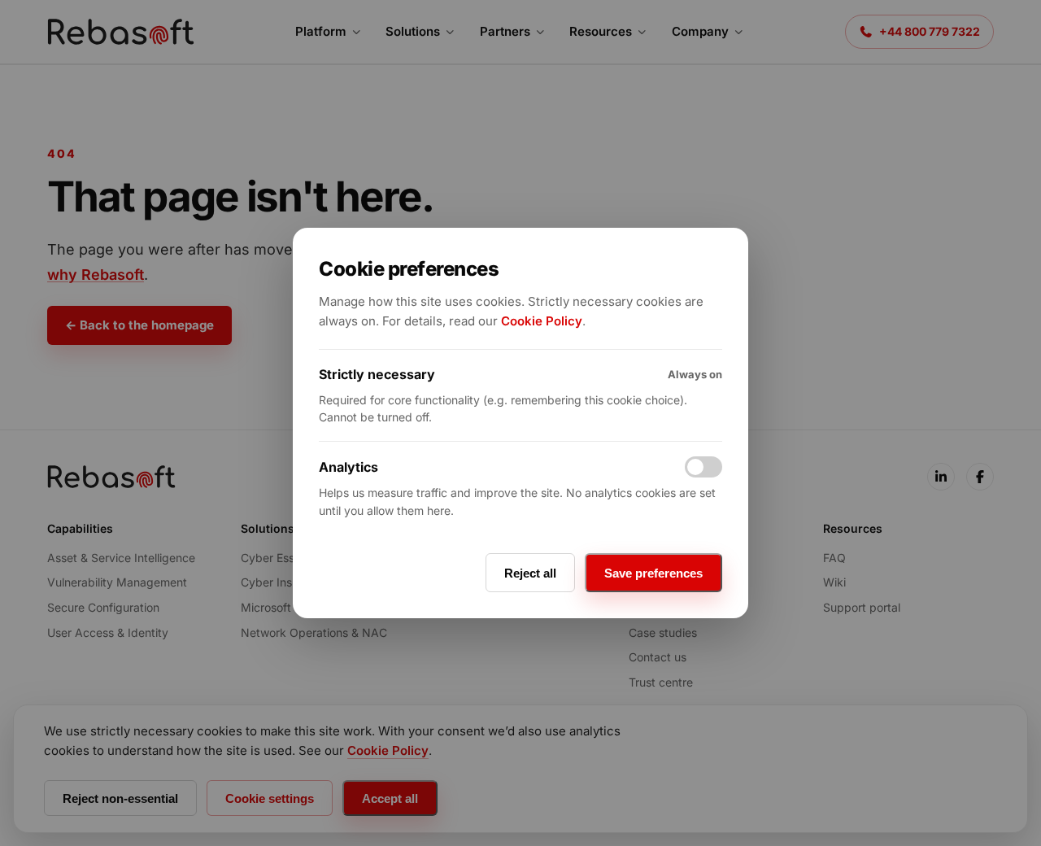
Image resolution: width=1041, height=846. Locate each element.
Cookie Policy (541, 321)
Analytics (348, 467)
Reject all (530, 573)
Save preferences (653, 573)
